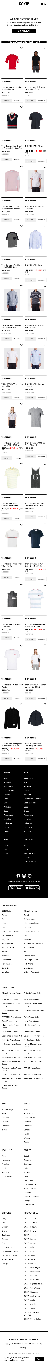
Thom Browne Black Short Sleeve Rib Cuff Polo (35, 88)
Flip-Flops (27, 1134)
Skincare (27, 1160)
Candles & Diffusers (31, 1197)
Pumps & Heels (29, 1118)
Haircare (27, 1168)
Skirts (6, 803)
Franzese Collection (31, 931)
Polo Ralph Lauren (31, 960)
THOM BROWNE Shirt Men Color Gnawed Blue (11, 326)
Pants (6, 799)
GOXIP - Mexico (30, 1263)
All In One (7, 807)
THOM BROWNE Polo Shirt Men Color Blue (35, 326)
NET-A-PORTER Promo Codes (10, 1052)
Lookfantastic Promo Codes (12, 1036)
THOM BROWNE (6, 81)
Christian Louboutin (31, 923)
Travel (4, 1130)
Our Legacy (6, 960)
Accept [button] (39, 1359)
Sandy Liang (6, 968)
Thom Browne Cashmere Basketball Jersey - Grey (34, 504)
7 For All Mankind (30, 911)
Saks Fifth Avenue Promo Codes (11, 1062)
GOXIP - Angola (30, 1219)
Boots (26, 1142)
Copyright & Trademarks (13, 1344)
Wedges (27, 1138)
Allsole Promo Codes (10, 1000)
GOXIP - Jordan (30, 1259)
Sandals (27, 1130)
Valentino (5, 972)
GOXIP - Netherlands (32, 1272)
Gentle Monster (8, 935)
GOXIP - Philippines (31, 1280)
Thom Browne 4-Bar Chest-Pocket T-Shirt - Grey (11, 266)
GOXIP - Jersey (29, 1255)
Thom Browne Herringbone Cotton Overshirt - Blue (11, 745)
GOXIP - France (30, 1239)
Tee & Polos (28, 778)
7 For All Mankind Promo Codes (11, 994)
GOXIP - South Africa (32, 1296)
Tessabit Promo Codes (32, 1075)
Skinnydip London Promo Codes (11, 1069)
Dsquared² (28, 927)
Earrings (5, 1168)
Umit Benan (28, 968)
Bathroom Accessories (10, 1251)
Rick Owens (28, 964)
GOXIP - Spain (29, 1300)
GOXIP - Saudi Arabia (32, 1288)
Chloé (4, 923)
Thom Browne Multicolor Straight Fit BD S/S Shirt (10, 444)
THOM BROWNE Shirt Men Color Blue (35, 385)
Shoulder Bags (7, 1109)
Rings (4, 1156)
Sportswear (8, 787)
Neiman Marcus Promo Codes (33, 1045)
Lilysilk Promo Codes (32, 1025)
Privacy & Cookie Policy (29, 1339)
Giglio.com (29, 214)
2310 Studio (6, 911)
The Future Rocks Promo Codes (11, 1080)
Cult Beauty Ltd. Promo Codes (11, 1011)
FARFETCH (5, 95)
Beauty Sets (28, 1180)
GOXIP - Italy (29, 1251)
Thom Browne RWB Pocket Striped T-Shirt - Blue (35, 625)
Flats (26, 1109)
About (26, 845)
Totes (4, 1114)
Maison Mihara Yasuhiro (33, 944)
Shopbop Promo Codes (33, 1061)
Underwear (28, 827)
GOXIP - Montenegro (32, 1268)
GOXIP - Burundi (30, 1231)
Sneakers (27, 1122)
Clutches (5, 1118)
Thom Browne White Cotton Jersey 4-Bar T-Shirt (35, 686)
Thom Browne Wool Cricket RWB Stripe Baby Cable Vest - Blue (12, 147)
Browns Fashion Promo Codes (11, 1005)
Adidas (4, 915)
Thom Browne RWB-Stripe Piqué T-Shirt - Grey (35, 444)
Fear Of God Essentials (10, 931)
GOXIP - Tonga (29, 1308)
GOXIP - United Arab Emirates (31, 1313)
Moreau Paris (29, 948)
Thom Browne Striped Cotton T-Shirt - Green (9, 504)
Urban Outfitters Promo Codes (11, 1086)
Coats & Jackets (10, 791)
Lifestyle (27, 1201)
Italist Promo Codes (31, 1021)
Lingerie (7, 831)
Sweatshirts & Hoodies (32, 799)
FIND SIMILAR (17, 100)
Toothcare (28, 1164)
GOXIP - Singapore (31, 1292)
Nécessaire (6, 952)
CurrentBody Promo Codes (34, 1010)
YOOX (27, 155)
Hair (3, 1223)
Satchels (5, 1122)
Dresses (7, 795)
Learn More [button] (20, 1360)
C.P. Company (29, 919)
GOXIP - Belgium (30, 1227)
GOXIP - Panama (30, 1276)
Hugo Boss (6, 939)
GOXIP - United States (32, 1319)
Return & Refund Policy (33, 1344)
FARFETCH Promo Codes (11, 1017)
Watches (27, 831)
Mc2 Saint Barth (8, 948)
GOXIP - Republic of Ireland (34, 1284)
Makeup (27, 1172)
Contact (27, 857)
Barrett (26, 915)
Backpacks (6, 1126)
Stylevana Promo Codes (11, 1075)
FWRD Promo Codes (31, 1017)
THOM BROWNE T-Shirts (34, 146)
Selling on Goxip (30, 853)
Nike (25, 952)
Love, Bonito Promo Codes (34, 1036)
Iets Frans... (28, 939)
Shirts (26, 782)
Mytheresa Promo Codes (11, 1044)
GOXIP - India (29, 1247)
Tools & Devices (30, 1189)
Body (4, 1219)
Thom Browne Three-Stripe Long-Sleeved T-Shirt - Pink (11, 207)
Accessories (8, 815)
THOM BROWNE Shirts (33, 265)
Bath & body (28, 1156)
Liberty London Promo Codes (10, 1026)
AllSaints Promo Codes (32, 993)
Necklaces (6, 1160)
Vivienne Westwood (31, 972)
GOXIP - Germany (30, 1243)
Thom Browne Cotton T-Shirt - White (12, 686)
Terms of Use (13, 1339)
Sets (3, 1243)
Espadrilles (28, 1126)
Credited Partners (30, 862)
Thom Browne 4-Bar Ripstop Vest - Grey (12, 625)
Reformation (7, 964)
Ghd (25, 935)
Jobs (26, 849)
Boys (6, 853)
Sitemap (23, 1348)
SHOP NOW (6, 100)
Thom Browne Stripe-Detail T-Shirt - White (11, 565)
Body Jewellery (7, 1176)
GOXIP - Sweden (30, 1304)
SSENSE (28, 95)
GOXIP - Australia (30, 1223)
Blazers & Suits (29, 787)
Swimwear (8, 823)
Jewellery (7, 819)
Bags (6, 811)
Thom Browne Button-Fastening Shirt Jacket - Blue (34, 745)
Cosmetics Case (30, 1184)
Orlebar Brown (29, 956)
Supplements (29, 1205)
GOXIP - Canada (30, 1235)
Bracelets (5, 1164)
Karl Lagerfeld (7, 944)
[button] (24, 31)
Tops (6, 778)
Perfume (27, 1193)
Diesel (4, 927)
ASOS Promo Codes (31, 1000)
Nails (26, 1176)
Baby (6, 845)
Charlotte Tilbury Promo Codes (33, 1005)
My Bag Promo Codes (32, 1040)
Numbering (6, 956)
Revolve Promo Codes (32, 1057)
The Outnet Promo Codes (33, 1079)
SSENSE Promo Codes (32, 1068)
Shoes (6, 827)
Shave (4, 1231)
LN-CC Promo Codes (10, 1032)
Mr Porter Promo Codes (11, 1040)
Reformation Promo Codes (12, 1057)
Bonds (4, 919)
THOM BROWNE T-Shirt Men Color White (12, 385)
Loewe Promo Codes (32, 1032)
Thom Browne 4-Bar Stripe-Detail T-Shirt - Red (11, 88)
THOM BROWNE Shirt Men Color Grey (35, 207)
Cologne (5, 1239)
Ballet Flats (28, 1114)
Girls (5, 849)
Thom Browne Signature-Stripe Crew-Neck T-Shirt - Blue (34, 565)
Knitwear (7, 782)
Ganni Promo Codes (9, 1021)
